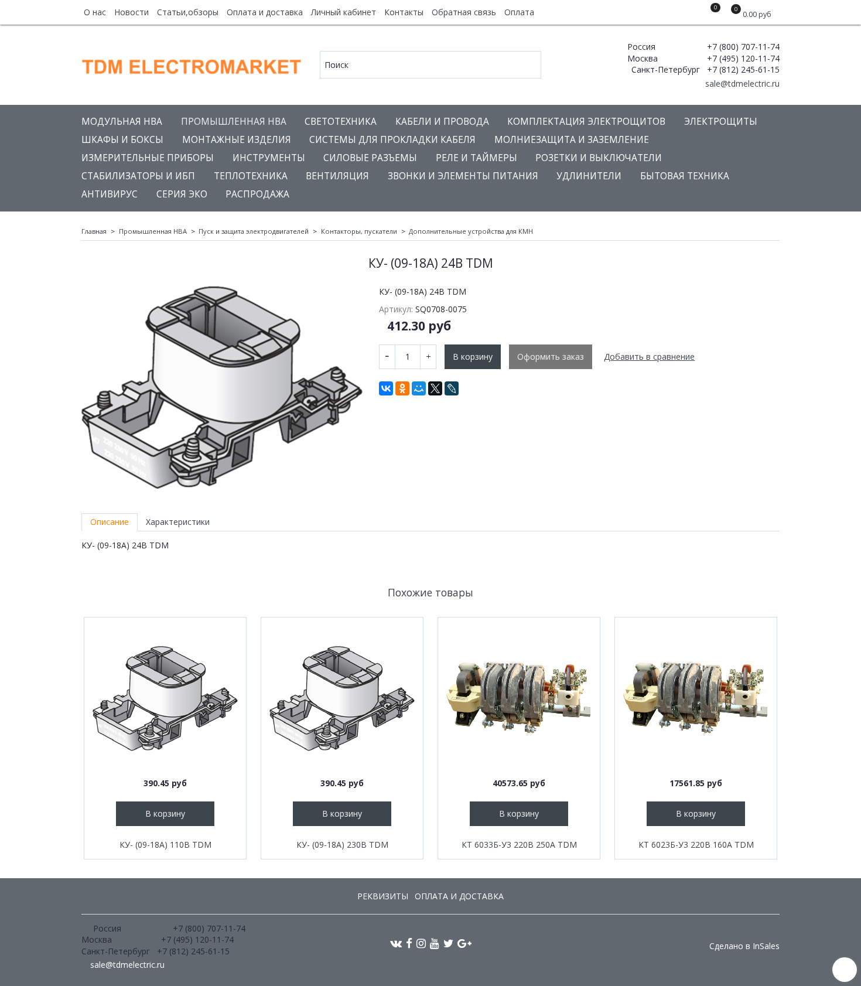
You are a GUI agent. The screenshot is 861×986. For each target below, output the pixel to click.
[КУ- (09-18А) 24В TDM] (222, 387)
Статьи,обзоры (187, 12)
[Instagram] (421, 943)
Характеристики (178, 521)
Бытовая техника (684, 176)
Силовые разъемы (370, 158)
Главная (94, 231)
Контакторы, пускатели (359, 231)
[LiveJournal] (452, 388)
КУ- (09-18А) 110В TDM (165, 844)
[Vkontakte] (396, 943)
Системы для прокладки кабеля (392, 140)
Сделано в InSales (744, 946)
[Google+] (464, 943)
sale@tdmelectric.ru (741, 83)
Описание (109, 521)
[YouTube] (434, 943)
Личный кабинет (343, 12)
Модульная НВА (121, 121)
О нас (95, 12)
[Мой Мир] (419, 388)
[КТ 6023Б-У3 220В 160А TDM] (695, 698)
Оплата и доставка (265, 12)
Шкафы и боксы (122, 140)
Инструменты (269, 158)
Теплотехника (251, 176)
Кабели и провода (442, 121)
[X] (435, 388)
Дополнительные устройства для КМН (471, 231)
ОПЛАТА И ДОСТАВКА (459, 896)
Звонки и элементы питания (463, 176)
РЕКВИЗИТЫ (382, 896)
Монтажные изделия (236, 140)
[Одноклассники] (402, 388)
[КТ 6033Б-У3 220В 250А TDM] (519, 698)
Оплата (519, 12)
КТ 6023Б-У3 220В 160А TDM (696, 844)
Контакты (403, 12)
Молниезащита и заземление (571, 140)
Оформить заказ (550, 356)
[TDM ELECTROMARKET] (192, 64)
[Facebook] (409, 943)
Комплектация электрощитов (586, 121)
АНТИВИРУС (109, 194)
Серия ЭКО (181, 194)
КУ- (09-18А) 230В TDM (342, 844)
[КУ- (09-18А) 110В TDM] (165, 698)
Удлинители (588, 176)
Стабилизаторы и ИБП (138, 176)
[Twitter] (448, 943)
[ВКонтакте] (386, 388)
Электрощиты (720, 121)
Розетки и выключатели (598, 158)
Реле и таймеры (476, 158)
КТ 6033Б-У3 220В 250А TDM (519, 844)
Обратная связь (464, 12)
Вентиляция (337, 176)
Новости (131, 12)
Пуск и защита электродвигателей (254, 231)
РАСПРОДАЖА (257, 194)
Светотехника (341, 121)
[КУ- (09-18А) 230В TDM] (342, 698)
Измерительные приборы (147, 158)
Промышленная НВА (233, 121)
